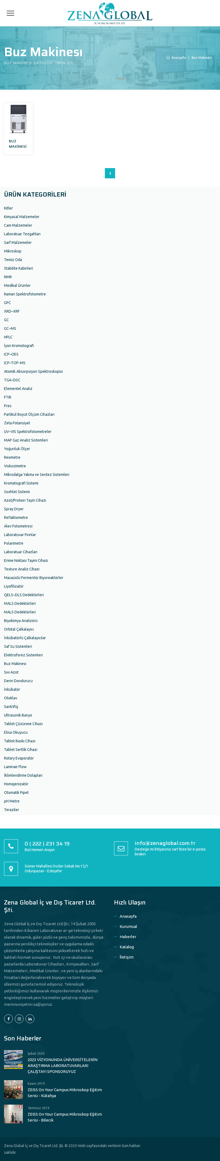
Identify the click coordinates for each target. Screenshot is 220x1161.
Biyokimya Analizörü (21, 621)
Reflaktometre (16, 517)
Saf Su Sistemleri (18, 646)
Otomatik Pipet (16, 792)
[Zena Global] (110, 13)
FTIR (7, 397)
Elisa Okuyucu (16, 732)
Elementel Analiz (18, 388)
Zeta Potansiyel (17, 423)
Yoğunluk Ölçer (17, 449)
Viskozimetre (15, 466)
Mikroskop (12, 251)
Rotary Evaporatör (19, 758)
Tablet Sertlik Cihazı (20, 749)
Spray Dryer (14, 509)
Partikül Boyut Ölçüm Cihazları (29, 414)
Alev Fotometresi (18, 526)
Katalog (127, 947)
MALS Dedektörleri (20, 603)
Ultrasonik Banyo (18, 715)
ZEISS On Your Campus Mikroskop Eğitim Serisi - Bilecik (65, 1117)
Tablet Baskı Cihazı (19, 741)
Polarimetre (13, 543)
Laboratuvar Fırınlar (20, 535)
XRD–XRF (12, 311)
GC (6, 320)
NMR (8, 277)
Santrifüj (11, 706)
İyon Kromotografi (19, 345)
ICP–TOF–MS (14, 363)
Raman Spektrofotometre (25, 294)
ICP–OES (11, 354)
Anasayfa (128, 916)
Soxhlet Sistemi (17, 492)
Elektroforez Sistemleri (23, 655)
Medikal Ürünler (17, 285)
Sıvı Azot (11, 672)
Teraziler (11, 810)
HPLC (8, 337)
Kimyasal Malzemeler (21, 217)
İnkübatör (12, 689)
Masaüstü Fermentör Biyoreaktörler (33, 578)
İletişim (127, 957)
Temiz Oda (13, 260)
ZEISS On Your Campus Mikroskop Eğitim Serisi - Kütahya (65, 1092)
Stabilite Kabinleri (18, 268)
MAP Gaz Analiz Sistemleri (26, 440)
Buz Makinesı (15, 663)
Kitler (8, 208)
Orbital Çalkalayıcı (19, 629)
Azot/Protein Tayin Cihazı (25, 500)
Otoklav (10, 698)
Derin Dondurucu (18, 681)
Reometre (12, 457)
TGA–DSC (12, 380)
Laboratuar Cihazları (20, 552)
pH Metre (12, 801)
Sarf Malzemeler (18, 242)
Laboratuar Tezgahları (22, 234)
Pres (8, 406)
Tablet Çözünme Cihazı (23, 724)
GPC (7, 303)
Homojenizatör (16, 784)
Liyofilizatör (14, 586)
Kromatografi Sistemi (21, 483)
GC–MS (10, 328)
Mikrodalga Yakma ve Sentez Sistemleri (36, 474)
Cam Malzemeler (18, 225)
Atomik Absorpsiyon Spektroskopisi (33, 371)
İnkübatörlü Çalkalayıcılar (25, 638)
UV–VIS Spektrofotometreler (28, 431)
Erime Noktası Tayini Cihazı (26, 560)
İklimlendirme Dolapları (23, 775)
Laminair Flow (15, 767)
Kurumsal (128, 926)
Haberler (128, 936)
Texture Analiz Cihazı (21, 569)
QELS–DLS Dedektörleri (24, 595)
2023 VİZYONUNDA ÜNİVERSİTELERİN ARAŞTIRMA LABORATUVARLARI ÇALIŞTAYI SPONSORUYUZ (62, 1065)
